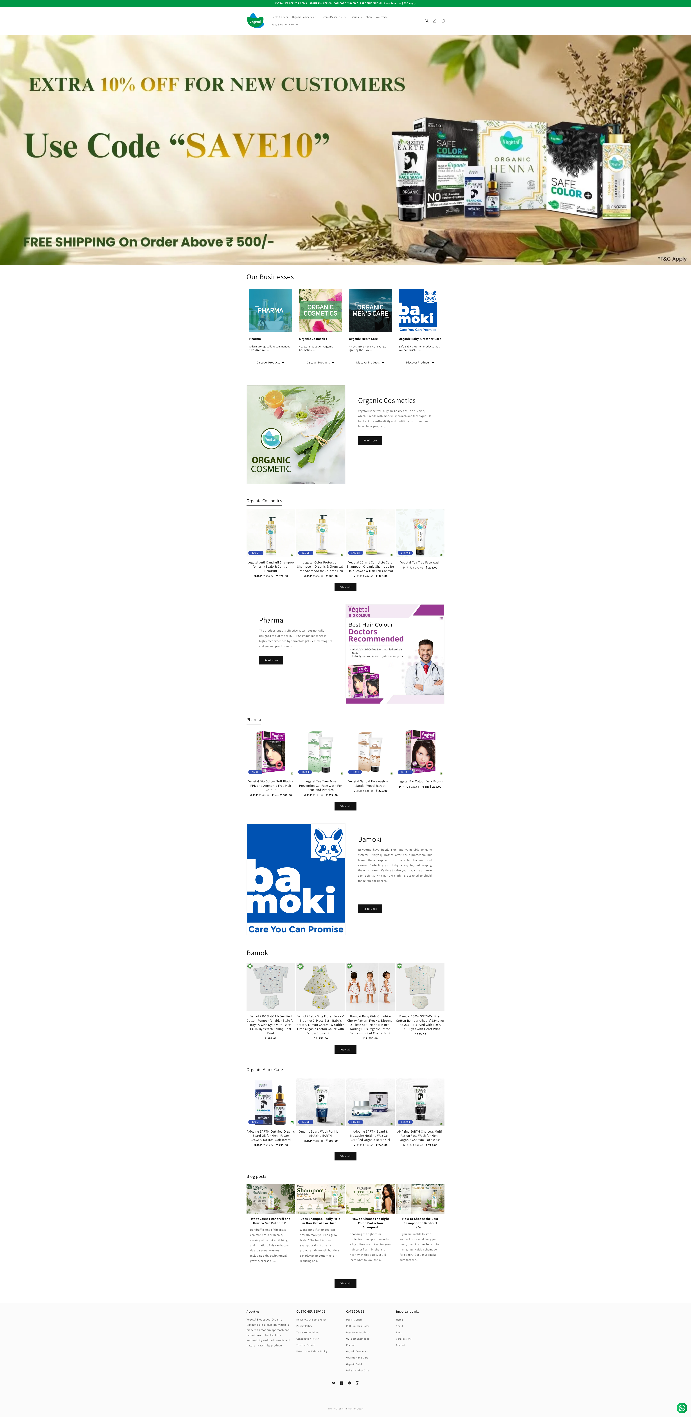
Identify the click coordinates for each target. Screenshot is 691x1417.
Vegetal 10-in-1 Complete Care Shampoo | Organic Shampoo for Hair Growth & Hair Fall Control (370, 566)
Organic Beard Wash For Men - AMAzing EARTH (320, 1133)
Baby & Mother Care (357, 1370)
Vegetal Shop (340, 1409)
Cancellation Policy (307, 1338)
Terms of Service (305, 1345)
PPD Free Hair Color (357, 1326)
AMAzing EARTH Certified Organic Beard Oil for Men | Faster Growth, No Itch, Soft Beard (271, 1135)
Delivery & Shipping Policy (311, 1319)
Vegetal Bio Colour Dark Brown (420, 781)
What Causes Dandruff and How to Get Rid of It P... (270, 1221)
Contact (400, 1345)
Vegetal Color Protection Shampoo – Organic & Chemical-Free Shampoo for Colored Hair (320, 566)
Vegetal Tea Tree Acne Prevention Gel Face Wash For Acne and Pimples (320, 785)
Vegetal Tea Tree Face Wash (420, 562)
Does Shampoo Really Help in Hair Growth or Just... (320, 1221)
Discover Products (268, 362)
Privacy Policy (304, 1326)
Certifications (404, 1338)
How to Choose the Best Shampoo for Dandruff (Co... (420, 1223)
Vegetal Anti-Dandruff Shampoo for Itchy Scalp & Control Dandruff (271, 566)
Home (399, 1319)
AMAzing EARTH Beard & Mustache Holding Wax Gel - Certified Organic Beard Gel (370, 1135)
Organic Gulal (354, 1364)
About (399, 1326)
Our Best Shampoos (357, 1338)
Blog (398, 1332)
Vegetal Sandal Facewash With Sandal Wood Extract (370, 783)
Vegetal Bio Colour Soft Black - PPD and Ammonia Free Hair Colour (270, 785)
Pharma (350, 1345)
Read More (370, 440)
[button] (304, 17)
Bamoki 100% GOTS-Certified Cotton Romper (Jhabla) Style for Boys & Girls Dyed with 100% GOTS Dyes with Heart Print (420, 1022)
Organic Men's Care (357, 1357)
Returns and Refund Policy (311, 1351)
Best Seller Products (358, 1332)
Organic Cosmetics (357, 1351)
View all (345, 587)
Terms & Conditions (307, 1332)
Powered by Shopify (354, 1409)
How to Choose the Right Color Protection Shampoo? (370, 1223)
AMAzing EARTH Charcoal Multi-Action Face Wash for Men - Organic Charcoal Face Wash (420, 1135)
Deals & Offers (354, 1319)
